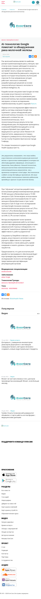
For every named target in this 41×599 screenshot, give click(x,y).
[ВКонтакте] (30, 56)
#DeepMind (13, 288)
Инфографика (6, 500)
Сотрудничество (7, 560)
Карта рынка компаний (9, 507)
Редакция (4, 550)
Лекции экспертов (7, 532)
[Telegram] (33, 56)
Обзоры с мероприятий (9, 529)
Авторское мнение (7, 535)
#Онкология (6, 272)
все (38, 313)
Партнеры (4, 557)
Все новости (5, 490)
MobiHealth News (16, 298)
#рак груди (5, 277)
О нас (3, 547)
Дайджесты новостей (8, 504)
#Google (4, 288)
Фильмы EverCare (7, 538)
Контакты (4, 554)
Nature (33, 104)
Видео (13, 376)
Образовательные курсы (9, 513)
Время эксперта (15, 340)
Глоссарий (5, 497)
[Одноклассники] (35, 56)
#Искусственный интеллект (10, 40)
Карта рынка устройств (9, 510)
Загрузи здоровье (7, 522)
